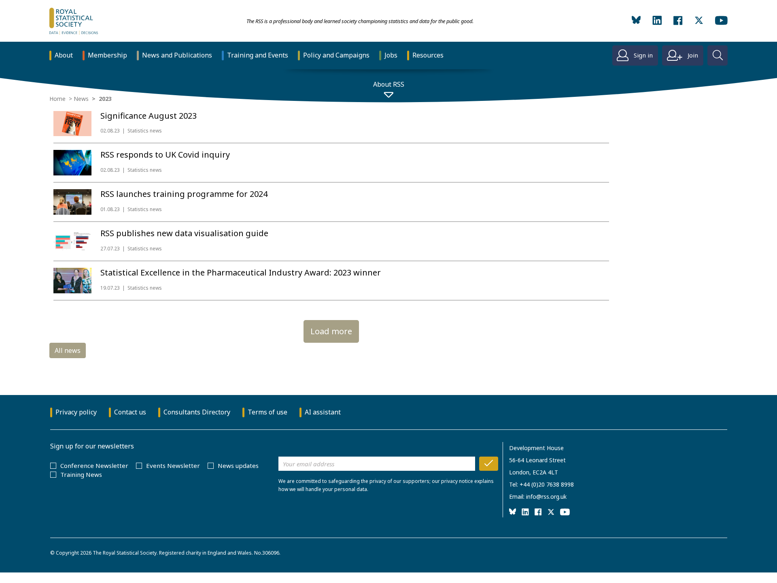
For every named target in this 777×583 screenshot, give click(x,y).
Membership (107, 55)
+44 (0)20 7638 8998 (547, 484)
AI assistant (323, 412)
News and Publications (177, 55)
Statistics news (144, 130)
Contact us (130, 412)
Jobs (390, 55)
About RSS (388, 84)
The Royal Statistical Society (125, 552)
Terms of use (267, 412)
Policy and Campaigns (336, 55)
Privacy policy (76, 412)
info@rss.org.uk (546, 496)
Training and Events (257, 55)
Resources (428, 55)
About (64, 55)
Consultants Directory (196, 412)
